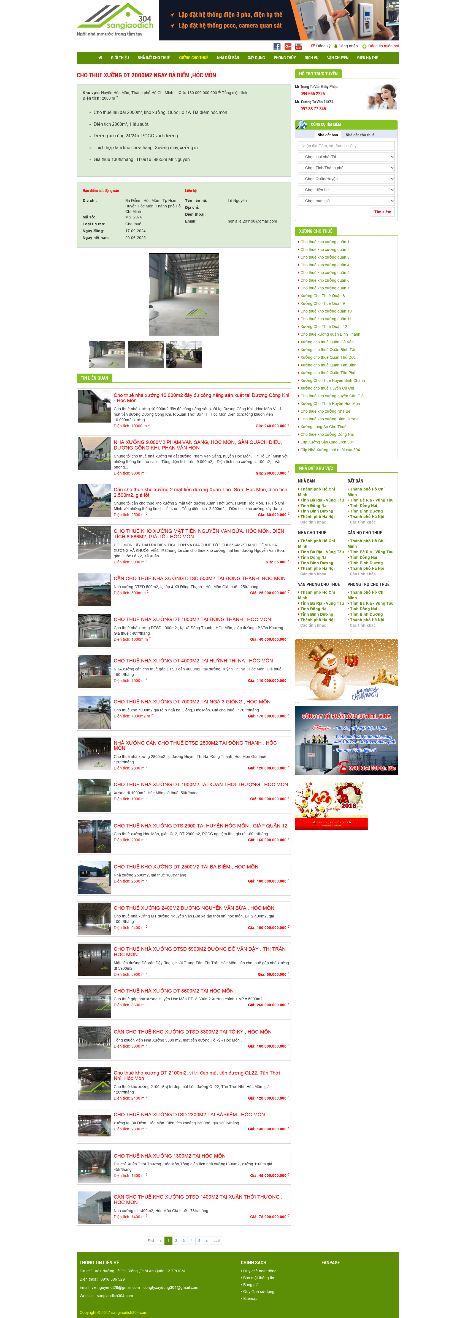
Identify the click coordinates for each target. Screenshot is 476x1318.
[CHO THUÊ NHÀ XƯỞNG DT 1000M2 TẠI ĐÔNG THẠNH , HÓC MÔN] (94, 630)
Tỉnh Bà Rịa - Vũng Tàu (321, 500)
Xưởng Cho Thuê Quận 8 (322, 296)
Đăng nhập (347, 46)
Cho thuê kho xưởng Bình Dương (329, 419)
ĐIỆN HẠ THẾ (367, 57)
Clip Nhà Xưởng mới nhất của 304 (329, 450)
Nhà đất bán (328, 135)
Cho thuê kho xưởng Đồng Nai (326, 434)
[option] (184, 294)
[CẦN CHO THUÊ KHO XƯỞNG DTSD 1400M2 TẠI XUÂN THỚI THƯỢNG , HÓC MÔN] (94, 1207)
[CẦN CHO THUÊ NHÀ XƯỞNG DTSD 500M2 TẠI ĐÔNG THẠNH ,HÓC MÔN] (94, 589)
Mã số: (89, 217)
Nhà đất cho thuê (360, 135)
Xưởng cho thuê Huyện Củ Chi (326, 388)
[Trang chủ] (100, 58)
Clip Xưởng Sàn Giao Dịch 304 (326, 442)
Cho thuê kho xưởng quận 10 (325, 311)
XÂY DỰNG (256, 57)
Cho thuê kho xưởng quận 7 (324, 288)
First (151, 1240)
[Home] (115, 19)
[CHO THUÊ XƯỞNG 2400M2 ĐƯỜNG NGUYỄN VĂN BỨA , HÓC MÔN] (94, 918)
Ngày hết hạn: (96, 237)
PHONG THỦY (285, 57)
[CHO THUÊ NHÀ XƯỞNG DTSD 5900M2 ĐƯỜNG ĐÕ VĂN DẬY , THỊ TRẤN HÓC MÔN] (94, 959)
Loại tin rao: (94, 224)
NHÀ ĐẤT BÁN (228, 57)
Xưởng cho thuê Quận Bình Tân (327, 349)
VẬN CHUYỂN (337, 57)
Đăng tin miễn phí (383, 46)
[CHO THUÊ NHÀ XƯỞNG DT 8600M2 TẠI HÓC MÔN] (94, 1001)
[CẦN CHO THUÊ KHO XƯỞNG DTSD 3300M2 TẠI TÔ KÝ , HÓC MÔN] (94, 1042)
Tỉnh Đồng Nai (313, 505)
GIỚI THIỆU (120, 57)
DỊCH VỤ (311, 57)
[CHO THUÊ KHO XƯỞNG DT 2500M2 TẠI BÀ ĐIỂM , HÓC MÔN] (94, 877)
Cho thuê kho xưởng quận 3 (324, 257)
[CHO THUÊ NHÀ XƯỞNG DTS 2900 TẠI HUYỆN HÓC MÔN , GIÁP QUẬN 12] (94, 836)
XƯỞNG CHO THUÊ (193, 57)
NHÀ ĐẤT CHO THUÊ (154, 57)
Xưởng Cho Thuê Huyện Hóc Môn (329, 403)
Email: (191, 221)
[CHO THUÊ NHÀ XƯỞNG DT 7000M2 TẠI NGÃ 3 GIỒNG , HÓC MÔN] (94, 712)
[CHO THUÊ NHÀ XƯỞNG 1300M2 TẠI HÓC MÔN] (94, 1166)
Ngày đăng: (93, 231)
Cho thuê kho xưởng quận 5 (324, 272)
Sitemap (250, 1298)
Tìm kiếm (382, 212)
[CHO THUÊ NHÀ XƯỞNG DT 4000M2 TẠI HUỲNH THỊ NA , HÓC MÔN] (94, 671)
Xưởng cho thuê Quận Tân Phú (327, 373)
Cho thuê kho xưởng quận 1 (324, 242)
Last (217, 1240)
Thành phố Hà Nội (317, 516)
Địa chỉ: (90, 200)
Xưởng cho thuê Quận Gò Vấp (326, 342)
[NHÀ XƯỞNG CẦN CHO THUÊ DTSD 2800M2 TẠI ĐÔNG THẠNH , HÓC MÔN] (94, 753)
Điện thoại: (195, 214)
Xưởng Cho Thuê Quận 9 (322, 303)
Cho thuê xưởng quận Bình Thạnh (329, 334)
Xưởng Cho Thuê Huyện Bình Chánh (332, 380)
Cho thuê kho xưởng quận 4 (324, 265)
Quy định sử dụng (258, 1291)
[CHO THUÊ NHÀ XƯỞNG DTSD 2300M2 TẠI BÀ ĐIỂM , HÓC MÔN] (94, 1125)
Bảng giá (250, 1285)
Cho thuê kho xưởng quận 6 (324, 280)
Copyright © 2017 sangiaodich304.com (113, 1312)
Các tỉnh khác (313, 522)
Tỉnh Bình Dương (316, 511)
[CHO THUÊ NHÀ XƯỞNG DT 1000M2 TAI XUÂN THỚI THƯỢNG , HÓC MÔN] (94, 795)
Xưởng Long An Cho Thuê (323, 426)
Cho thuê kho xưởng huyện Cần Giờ (331, 396)
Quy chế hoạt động (259, 1271)
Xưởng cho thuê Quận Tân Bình (327, 365)
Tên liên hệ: (196, 200)
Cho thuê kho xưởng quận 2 (324, 249)
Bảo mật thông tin (258, 1278)
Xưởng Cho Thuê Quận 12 (323, 326)
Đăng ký (323, 46)
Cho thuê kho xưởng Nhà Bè (324, 411)
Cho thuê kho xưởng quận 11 (325, 319)
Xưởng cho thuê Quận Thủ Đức (327, 357)
